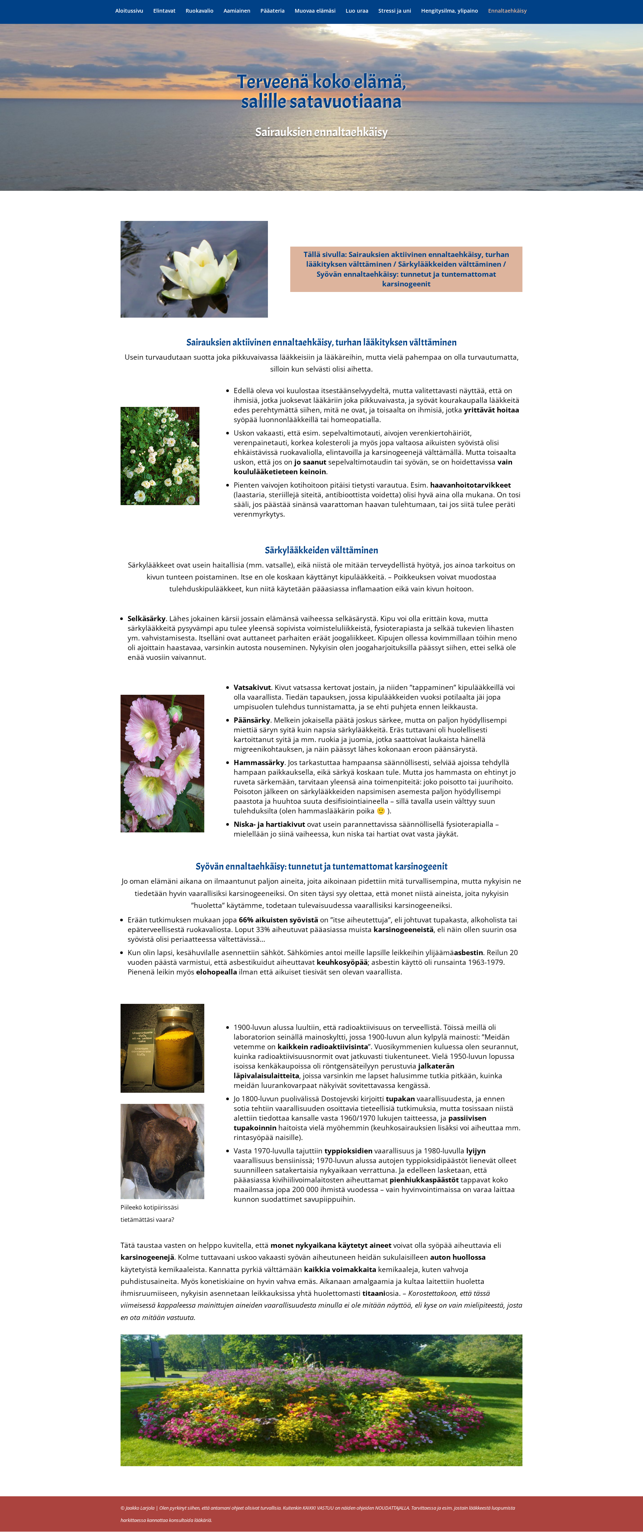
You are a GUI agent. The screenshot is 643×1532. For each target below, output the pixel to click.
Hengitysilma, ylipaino (449, 11)
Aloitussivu (129, 11)
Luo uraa (357, 11)
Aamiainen (237, 11)
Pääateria (272, 11)
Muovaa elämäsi (315, 11)
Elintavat (164, 11)
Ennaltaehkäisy (507, 11)
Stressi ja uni (394, 11)
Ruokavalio (200, 11)
